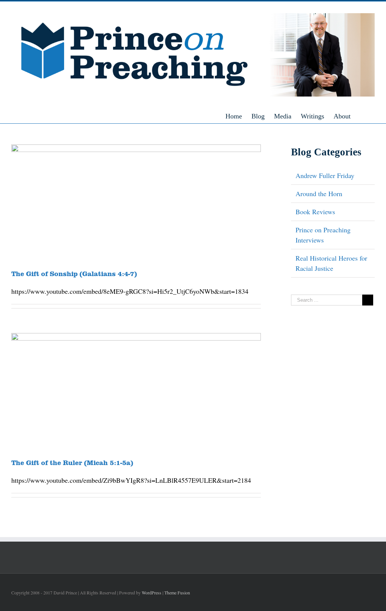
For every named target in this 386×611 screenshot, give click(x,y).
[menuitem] (238, 115)
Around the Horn (319, 193)
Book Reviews (315, 211)
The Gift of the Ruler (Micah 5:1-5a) (72, 462)
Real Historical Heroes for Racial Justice (331, 263)
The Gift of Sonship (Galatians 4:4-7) (74, 273)
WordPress (151, 593)
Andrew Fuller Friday (325, 175)
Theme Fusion (177, 593)
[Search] (372, 115)
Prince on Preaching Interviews (323, 234)
